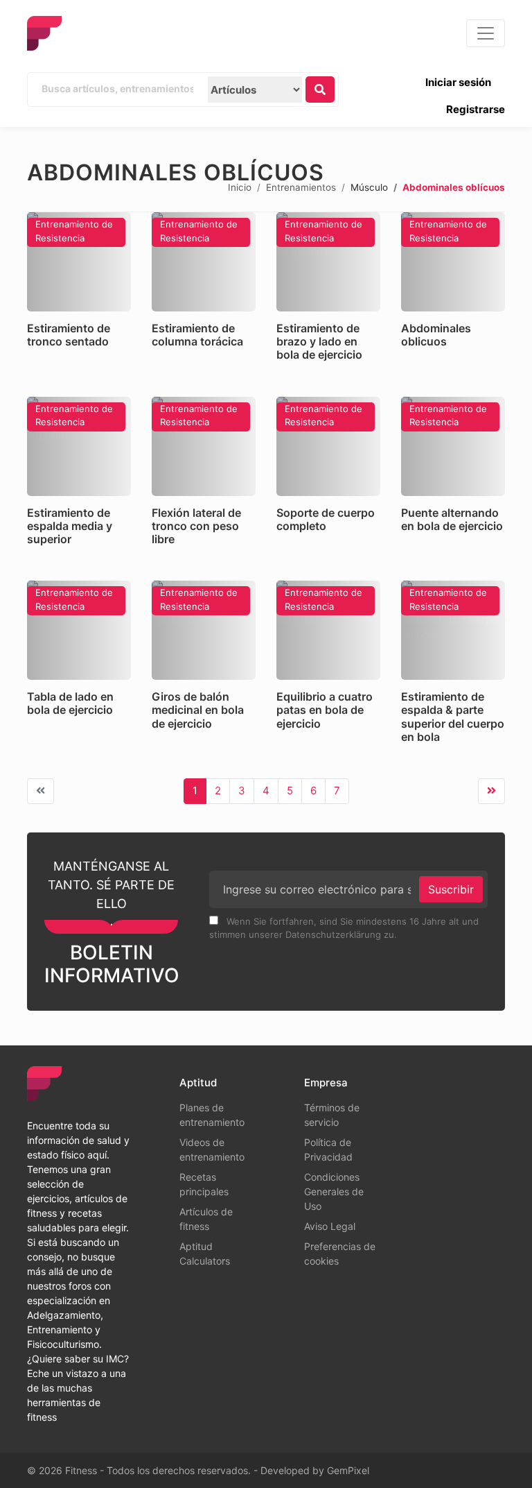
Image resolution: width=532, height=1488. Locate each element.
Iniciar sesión (458, 82)
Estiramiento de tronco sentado (68, 334)
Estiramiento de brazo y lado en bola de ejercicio (319, 341)
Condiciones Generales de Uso (334, 1191)
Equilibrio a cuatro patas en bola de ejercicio (324, 710)
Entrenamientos (301, 186)
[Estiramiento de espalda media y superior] (79, 446)
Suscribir (451, 889)
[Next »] (491, 791)
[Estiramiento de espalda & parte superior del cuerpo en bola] (453, 630)
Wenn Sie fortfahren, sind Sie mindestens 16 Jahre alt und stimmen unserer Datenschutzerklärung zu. (344, 928)
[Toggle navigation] (485, 33)
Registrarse (475, 109)
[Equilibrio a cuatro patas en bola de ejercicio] (328, 630)
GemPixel (348, 1470)
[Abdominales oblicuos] (453, 261)
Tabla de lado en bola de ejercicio (70, 703)
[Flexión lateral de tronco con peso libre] (204, 446)
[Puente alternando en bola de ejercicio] (453, 446)
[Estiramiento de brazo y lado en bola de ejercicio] (328, 261)
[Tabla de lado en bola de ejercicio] (79, 630)
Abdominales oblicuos (436, 334)
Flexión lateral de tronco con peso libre (196, 526)
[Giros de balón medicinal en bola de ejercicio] (204, 630)
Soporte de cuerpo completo (325, 519)
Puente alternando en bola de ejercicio (452, 519)
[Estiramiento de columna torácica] (204, 261)
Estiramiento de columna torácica (197, 334)
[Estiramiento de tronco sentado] (79, 261)
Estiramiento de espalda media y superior (69, 526)
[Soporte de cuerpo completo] (328, 446)
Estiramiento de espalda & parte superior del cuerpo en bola (452, 717)
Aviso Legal (329, 1226)
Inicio (239, 186)
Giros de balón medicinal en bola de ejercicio (198, 710)
